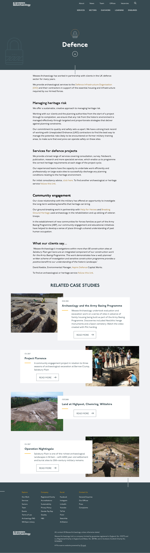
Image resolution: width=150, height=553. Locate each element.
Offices (112, 3)
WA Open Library (28, 522)
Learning (119, 10)
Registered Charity (48, 497)
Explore (25, 492)
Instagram (63, 500)
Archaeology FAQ (28, 518)
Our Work (106, 10)
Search (135, 3)
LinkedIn (63, 504)
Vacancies (125, 3)
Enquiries (132, 10)
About (81, 3)
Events (24, 511)
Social (62, 492)
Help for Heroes (88, 210)
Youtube (63, 508)
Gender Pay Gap (47, 511)
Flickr (62, 515)
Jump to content (75, 54)
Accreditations (46, 500)
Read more (83, 335)
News (92, 3)
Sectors (93, 10)
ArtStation (64, 522)
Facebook (63, 497)
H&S (42, 518)
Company (44, 492)
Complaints (83, 508)
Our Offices (83, 500)
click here (68, 180)
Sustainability (46, 504)
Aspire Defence (79, 267)
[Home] (22, 4)
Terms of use (27, 515)
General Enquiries (85, 497)
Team (102, 3)
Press (81, 504)
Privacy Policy (46, 508)
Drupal (83, 545)
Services (81, 10)
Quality (44, 515)
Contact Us (83, 492)
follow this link (48, 184)
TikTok (62, 511)
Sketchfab (63, 518)
